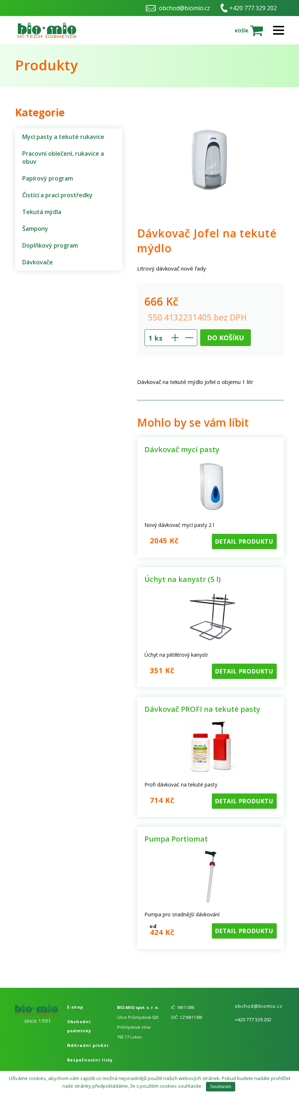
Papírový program (47, 178)
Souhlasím (220, 1086)
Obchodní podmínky (79, 1026)
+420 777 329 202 (253, 8)
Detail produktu (244, 541)
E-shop (75, 1007)
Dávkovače (37, 262)
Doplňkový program (50, 245)
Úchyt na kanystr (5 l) (182, 579)
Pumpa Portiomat (176, 839)
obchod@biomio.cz (184, 8)
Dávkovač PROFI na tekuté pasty (202, 709)
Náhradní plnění (88, 1045)
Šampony (35, 229)
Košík (241, 31)
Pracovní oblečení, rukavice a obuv (63, 158)
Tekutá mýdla (41, 212)
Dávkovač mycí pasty (182, 449)
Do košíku (225, 337)
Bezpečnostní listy (90, 1060)
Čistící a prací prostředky (57, 195)
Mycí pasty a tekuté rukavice (63, 137)
